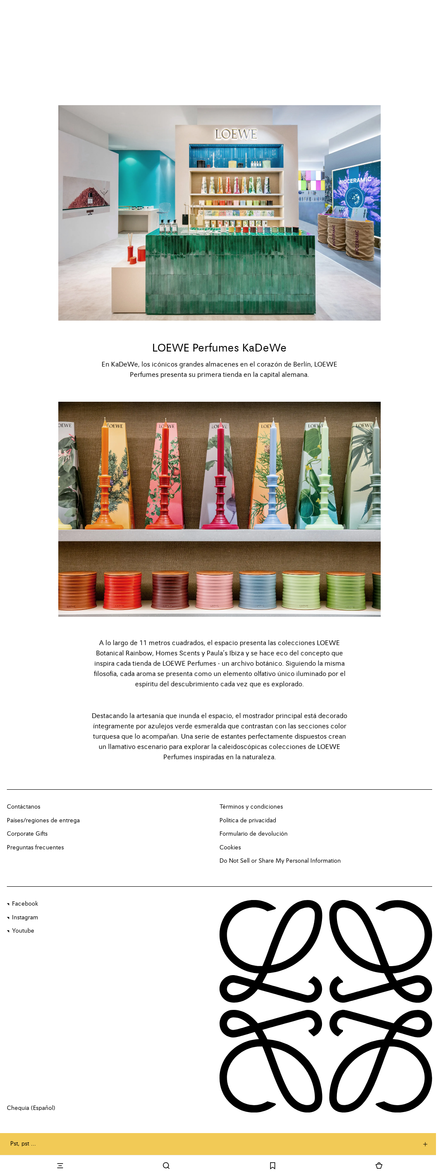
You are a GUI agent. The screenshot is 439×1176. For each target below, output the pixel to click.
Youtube (23, 931)
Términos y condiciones (251, 807)
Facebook (25, 904)
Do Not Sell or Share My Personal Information (280, 861)
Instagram (25, 918)
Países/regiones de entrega (43, 821)
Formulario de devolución (254, 834)
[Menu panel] (60, 1165)
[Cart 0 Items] (379, 1165)
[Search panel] (166, 1165)
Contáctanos (23, 807)
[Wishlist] (273, 1165)
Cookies (230, 848)
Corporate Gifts (27, 834)
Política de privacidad (248, 821)
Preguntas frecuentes (35, 848)
